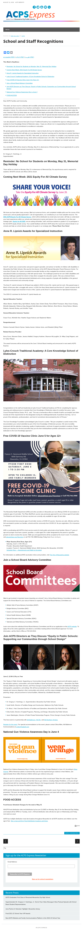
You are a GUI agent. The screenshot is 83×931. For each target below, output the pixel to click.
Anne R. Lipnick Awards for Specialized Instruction (23, 73)
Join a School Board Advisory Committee (20, 83)
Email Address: (12, 862)
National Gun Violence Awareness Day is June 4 (22, 92)
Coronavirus (73, 833)
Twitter (37, 7)
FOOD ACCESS (12, 95)
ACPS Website (19, 2)
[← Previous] (5, 841)
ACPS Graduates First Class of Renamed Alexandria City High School (28, 897)
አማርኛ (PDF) (20, 57)
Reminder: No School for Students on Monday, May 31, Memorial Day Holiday (31, 66)
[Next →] (77, 841)
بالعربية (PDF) (29, 57)
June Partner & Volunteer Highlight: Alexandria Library (23, 909)
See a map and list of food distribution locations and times (29, 821)
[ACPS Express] (41, 21)
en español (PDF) (9, 57)
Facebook (34, 7)
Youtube (41, 7)
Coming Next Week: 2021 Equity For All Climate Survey (24, 70)
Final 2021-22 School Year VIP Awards (18, 913)
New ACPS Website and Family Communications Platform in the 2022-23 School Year (33, 918)
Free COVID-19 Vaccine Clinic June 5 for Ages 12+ (23, 80)
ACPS (23, 36)
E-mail (45, 7)
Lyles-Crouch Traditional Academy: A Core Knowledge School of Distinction (30, 76)
